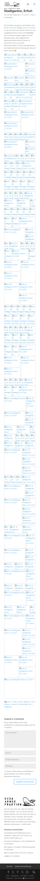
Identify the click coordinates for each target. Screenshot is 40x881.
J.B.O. (33, 702)
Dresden (14, 28)
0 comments (8, 17)
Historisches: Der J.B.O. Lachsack (21, 853)
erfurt (15, 702)
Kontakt (9, 866)
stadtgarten (8, 707)
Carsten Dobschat (13, 15)
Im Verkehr (16, 856)
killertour (7, 704)
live (30, 704)
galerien (26, 702)
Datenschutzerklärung (23, 866)
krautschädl (24, 704)
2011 (9, 702)
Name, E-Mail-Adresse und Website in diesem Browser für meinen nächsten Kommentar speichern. (19, 773)
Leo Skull (23, 876)
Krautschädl (31, 28)
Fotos (33, 15)
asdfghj (6, 856)
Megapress (15, 876)
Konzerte (15, 704)
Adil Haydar (8, 847)
